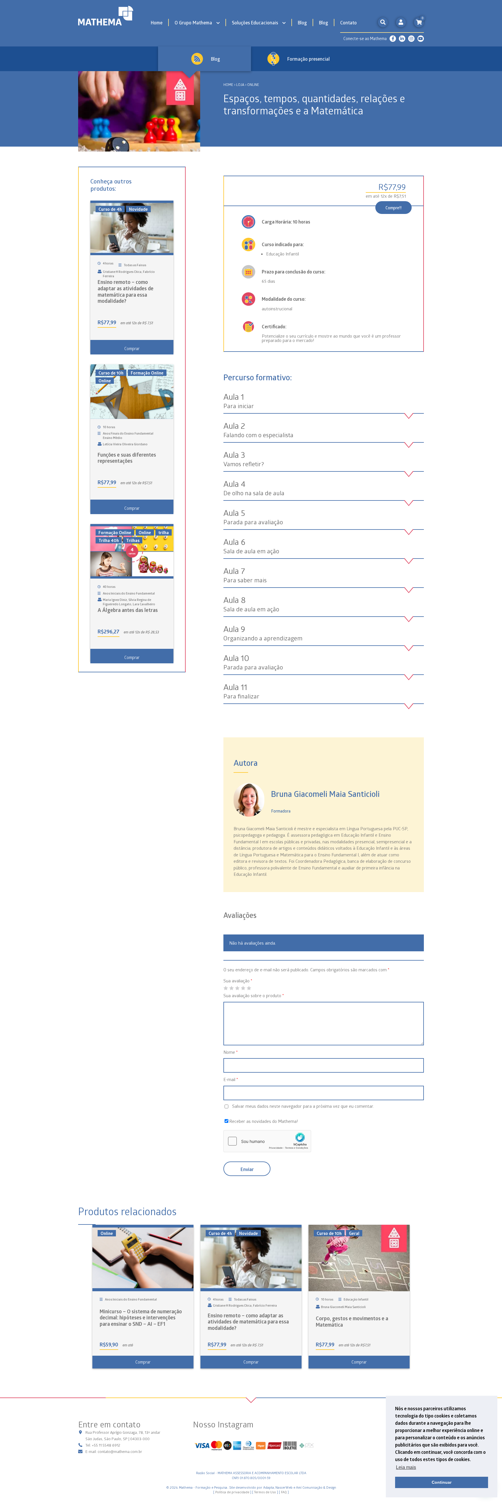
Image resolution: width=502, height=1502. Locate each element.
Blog (302, 22)
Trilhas (132, 540)
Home (156, 22)
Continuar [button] (441, 1482)
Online (104, 380)
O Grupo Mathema (193, 22)
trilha (163, 532)
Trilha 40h (108, 540)
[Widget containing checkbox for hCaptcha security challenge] (267, 1141)
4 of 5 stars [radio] (243, 988)
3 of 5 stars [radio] (237, 988)
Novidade (138, 209)
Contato (348, 22)
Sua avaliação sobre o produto (253, 995)
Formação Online (147, 373)
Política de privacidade (232, 1492)
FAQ (284, 1492)
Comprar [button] (131, 348)
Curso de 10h (110, 373)
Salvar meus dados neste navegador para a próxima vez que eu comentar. (303, 1106)
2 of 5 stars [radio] (231, 988)
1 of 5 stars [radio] (225, 988)
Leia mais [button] (406, 1467)
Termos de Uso (265, 1492)
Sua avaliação (237, 981)
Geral (354, 1233)
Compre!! (393, 207)
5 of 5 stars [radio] (249, 988)
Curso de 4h (110, 209)
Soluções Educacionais (255, 22)
